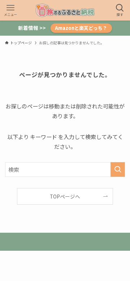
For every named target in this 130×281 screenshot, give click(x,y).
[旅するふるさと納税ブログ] (65, 10)
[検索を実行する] (117, 169)
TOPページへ (65, 196)
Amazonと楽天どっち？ (81, 27)
